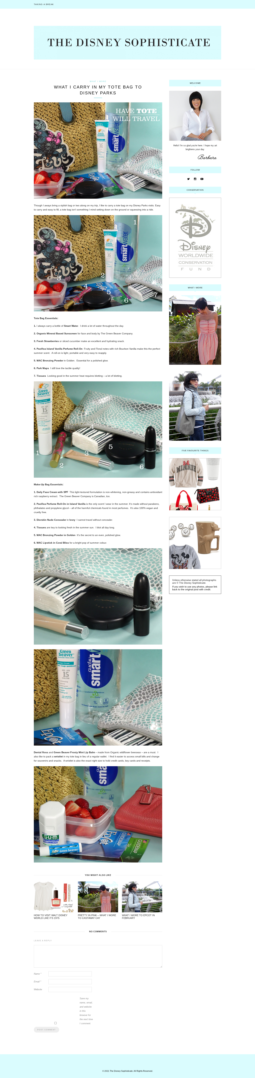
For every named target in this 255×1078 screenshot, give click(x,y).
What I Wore (98, 81)
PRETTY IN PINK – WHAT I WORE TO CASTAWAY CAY (97, 916)
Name (37, 974)
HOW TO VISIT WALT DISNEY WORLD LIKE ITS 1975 (50, 916)
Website (38, 989)
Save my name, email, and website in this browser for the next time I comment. (86, 1011)
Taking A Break (44, 4)
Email (37, 981)
